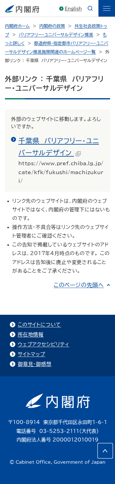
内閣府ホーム (17, 26)
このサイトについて (39, 324)
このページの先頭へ (79, 285)
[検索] (90, 8)
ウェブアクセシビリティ (43, 344)
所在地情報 (31, 334)
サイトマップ (31, 354)
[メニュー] (106, 8)
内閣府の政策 (52, 26)
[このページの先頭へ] (105, 450)
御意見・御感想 (35, 364)
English (73, 8)
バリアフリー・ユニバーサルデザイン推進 (56, 35)
